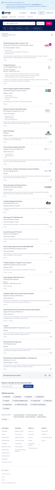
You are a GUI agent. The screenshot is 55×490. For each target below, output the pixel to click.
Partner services (32, 448)
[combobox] (19, 23)
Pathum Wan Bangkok (19, 416)
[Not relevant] (49, 375)
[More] (48, 60)
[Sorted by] (51, 34)
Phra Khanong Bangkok (32, 414)
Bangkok (41, 414)
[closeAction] (52, 3)
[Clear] (34, 23)
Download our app (6, 462)
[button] (24, 13)
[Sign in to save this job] (51, 59)
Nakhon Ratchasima (31, 416)
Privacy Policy (35, 4)
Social (43, 440)
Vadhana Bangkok (41, 416)
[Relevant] (45, 375)
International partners (31, 444)
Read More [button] (4, 419)
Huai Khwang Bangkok (19, 414)
